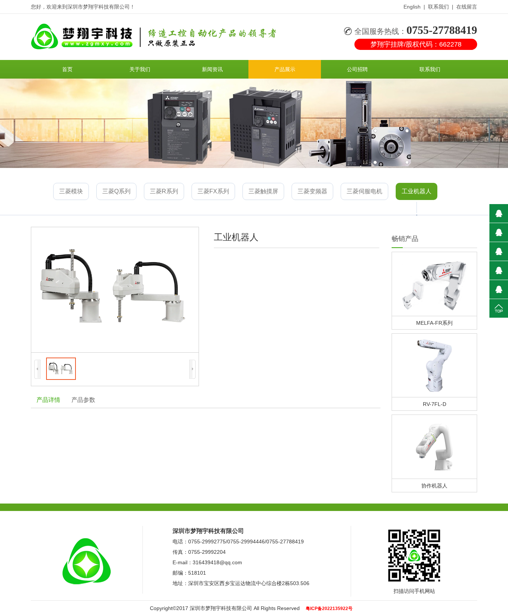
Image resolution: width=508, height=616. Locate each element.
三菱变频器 (312, 191)
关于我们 (139, 69)
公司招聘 (357, 69)
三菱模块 (71, 191)
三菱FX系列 (213, 191)
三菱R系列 (164, 191)
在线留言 (466, 7)
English (412, 7)
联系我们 (438, 7)
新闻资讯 (212, 69)
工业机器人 (416, 191)
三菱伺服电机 (364, 191)
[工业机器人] (115, 289)
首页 (67, 69)
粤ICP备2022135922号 (329, 608)
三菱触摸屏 (263, 191)
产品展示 (284, 69)
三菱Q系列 (116, 191)
